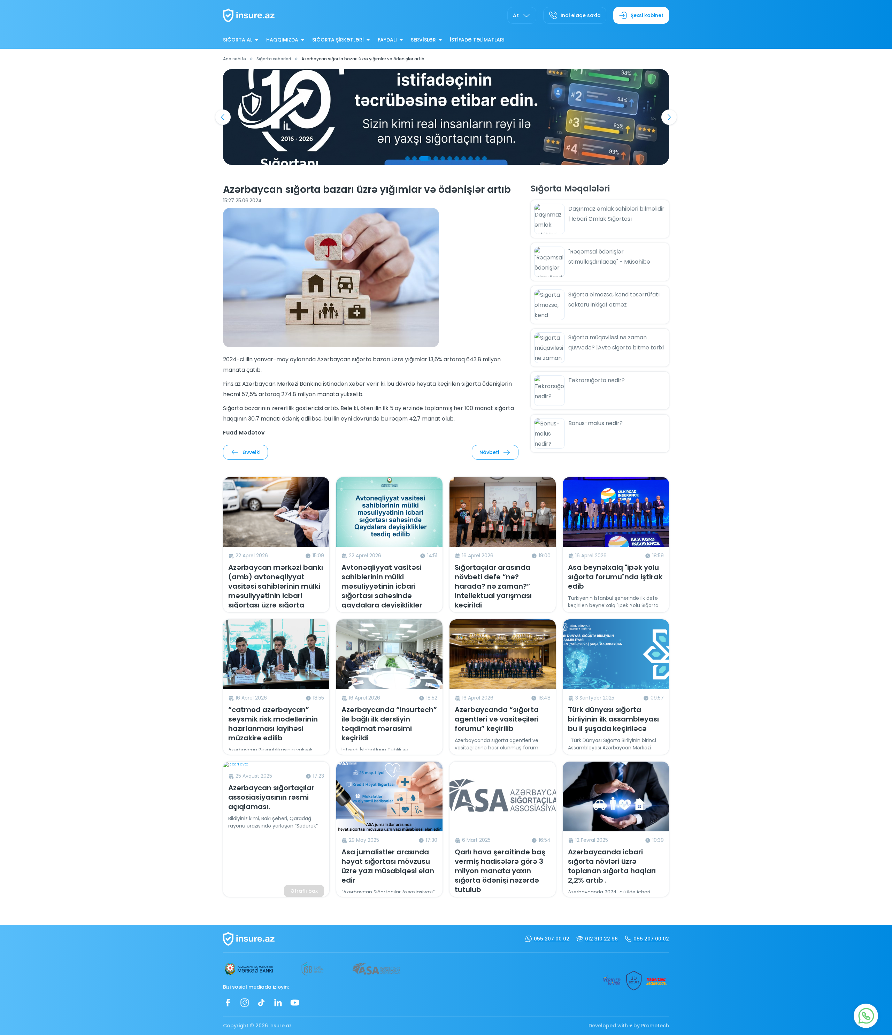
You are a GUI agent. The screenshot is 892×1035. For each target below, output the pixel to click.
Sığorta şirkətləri (338, 39)
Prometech (655, 1025)
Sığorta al (237, 39)
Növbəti (489, 452)
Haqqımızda (282, 39)
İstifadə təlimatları (477, 39)
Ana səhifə (234, 59)
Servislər (423, 39)
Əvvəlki (251, 452)
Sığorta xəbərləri (273, 59)
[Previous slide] (223, 117)
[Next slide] (669, 117)
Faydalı (387, 39)
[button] (407, 158)
